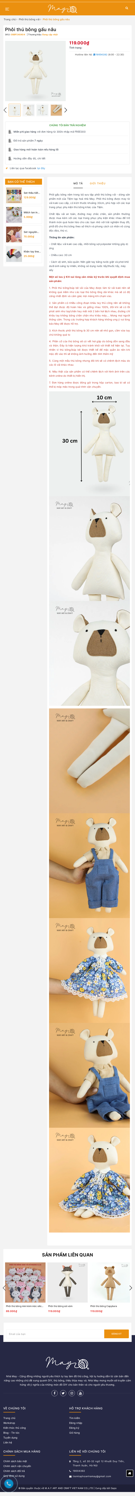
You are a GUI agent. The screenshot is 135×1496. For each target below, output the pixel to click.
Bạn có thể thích (21, 181)
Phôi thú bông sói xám (60, 1306)
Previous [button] (5, 110)
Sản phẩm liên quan (67, 1255)
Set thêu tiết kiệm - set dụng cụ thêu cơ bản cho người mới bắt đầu (32, 193)
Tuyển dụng (10, 1437)
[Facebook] (55, 1393)
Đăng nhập (75, 1422)
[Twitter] (63, 1393)
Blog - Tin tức (11, 1432)
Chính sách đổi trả (14, 1470)
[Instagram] (72, 1393)
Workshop (9, 1422)
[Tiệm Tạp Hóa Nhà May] (62, 9)
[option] (35, 71)
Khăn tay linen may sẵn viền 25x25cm (32, 251)
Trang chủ (9, 1418)
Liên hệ (7, 1442)
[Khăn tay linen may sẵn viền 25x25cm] (14, 254)
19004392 (101, 54)
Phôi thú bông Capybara (103, 1306)
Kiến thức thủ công (14, 1427)
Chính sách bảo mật (15, 1461)
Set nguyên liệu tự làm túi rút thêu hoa (31, 232)
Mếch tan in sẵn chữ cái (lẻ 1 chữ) (31, 212)
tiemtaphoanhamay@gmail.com (92, 1476)
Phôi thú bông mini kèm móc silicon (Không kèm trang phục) (39, 1306)
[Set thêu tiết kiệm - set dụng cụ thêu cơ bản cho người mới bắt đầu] (14, 195)
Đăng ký (116, 1333)
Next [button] (65, 110)
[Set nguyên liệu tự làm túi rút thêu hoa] (14, 234)
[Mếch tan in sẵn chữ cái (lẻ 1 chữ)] (14, 215)
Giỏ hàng (74, 1432)
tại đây (41, 168)
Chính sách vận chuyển (17, 1466)
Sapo (114, 1488)
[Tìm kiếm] (127, 8)
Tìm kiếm (74, 1418)
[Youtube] (80, 1393)
